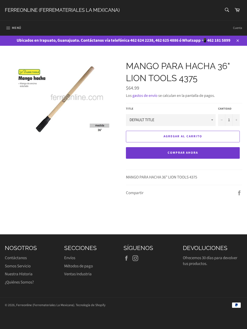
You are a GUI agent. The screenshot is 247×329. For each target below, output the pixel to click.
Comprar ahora (183, 153)
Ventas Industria (78, 274)
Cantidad (225, 109)
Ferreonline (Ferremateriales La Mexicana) (62, 10)
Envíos (69, 258)
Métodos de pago (78, 266)
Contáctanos (16, 258)
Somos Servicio (18, 266)
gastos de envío (145, 95)
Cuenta (237, 28)
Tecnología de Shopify (90, 305)
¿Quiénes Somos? (19, 282)
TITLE (129, 109)
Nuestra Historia (19, 274)
